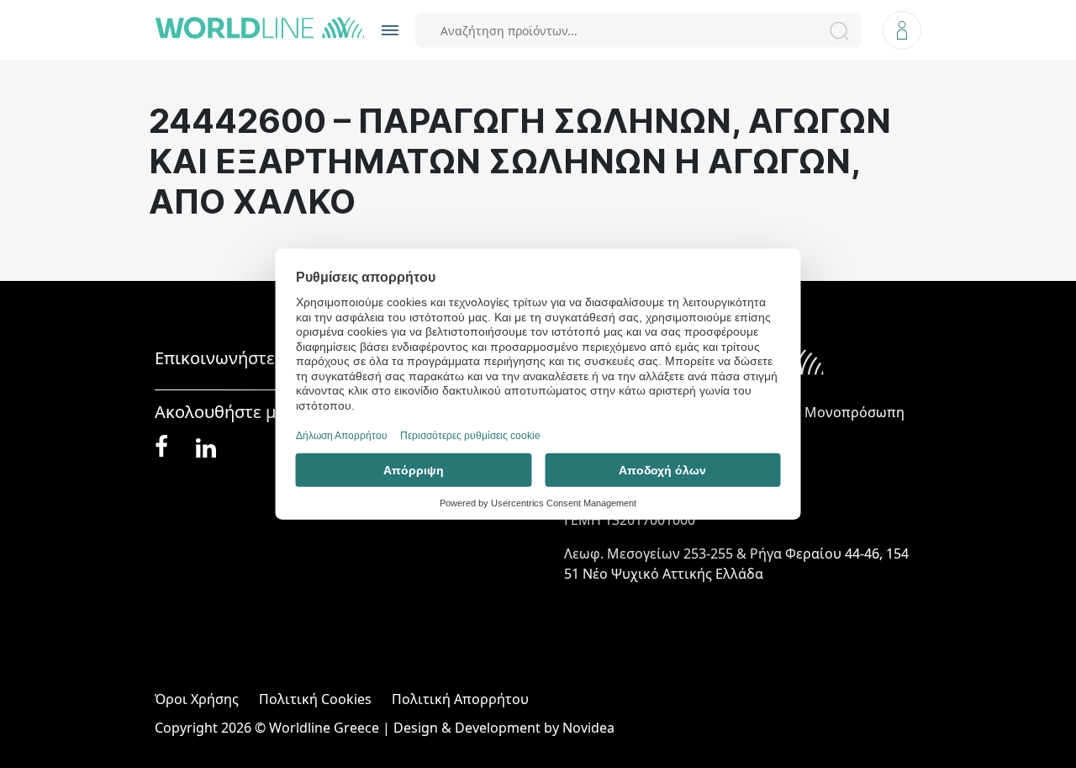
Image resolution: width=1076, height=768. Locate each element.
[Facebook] (161, 446)
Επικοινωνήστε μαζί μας (250, 358)
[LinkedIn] (206, 446)
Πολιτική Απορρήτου (460, 699)
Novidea (588, 727)
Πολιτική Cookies (315, 699)
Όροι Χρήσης (197, 699)
